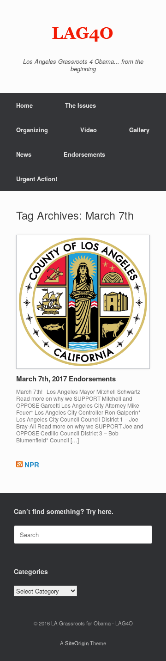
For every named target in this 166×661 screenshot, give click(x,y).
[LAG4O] (83, 32)
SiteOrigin (77, 643)
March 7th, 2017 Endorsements (66, 378)
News (23, 154)
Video (88, 129)
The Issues (80, 105)
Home (24, 105)
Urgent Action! (36, 178)
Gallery (139, 129)
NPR (31, 464)
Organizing (32, 129)
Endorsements (84, 154)
